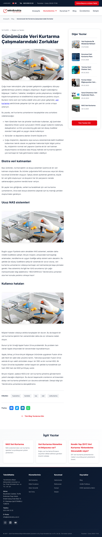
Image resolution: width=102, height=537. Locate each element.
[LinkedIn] (10, 523)
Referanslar (58, 484)
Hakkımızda (58, 480)
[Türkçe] (13, 3)
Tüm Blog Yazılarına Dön (34, 416)
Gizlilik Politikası (85, 484)
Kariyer (56, 488)
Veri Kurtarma (33, 480)
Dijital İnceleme (33, 484)
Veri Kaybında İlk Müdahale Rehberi (88, 42)
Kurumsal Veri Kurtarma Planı (86, 55)
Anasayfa (36, 11)
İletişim (96, 11)
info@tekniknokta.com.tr (11, 517)
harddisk (27, 396)
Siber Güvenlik (33, 488)
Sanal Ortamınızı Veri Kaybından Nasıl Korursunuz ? (89, 94)
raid (43, 396)
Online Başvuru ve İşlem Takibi (86, 3)
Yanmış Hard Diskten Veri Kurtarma (86, 68)
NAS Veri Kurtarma (88, 105)
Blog (74, 11)
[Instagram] (5, 523)
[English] (16, 3)
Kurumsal (64, 11)
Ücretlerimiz (85, 11)
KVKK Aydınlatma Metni (87, 488)
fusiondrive (16, 396)
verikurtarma (53, 396)
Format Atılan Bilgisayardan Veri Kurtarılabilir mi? (88, 81)
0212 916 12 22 (8, 510)
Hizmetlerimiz (50, 11)
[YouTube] (16, 523)
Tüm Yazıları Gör (84, 123)
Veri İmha (32, 492)
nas (36, 396)
